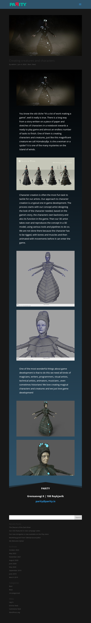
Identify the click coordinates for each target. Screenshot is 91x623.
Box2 (34, 64)
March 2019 (13, 577)
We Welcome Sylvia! (16, 541)
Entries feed (13, 606)
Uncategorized (14, 593)
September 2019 (15, 570)
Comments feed (15, 609)
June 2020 (12, 564)
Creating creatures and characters (32, 61)
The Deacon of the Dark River (20, 527)
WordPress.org (14, 612)
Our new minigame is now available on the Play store (29, 534)
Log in (11, 602)
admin (13, 64)
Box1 (29, 64)
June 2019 (12, 574)
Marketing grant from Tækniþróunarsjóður (25, 538)
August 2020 (13, 560)
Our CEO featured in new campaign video (24, 531)
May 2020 (12, 567)
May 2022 (12, 553)
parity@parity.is (45, 501)
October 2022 (14, 550)
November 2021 (15, 557)
